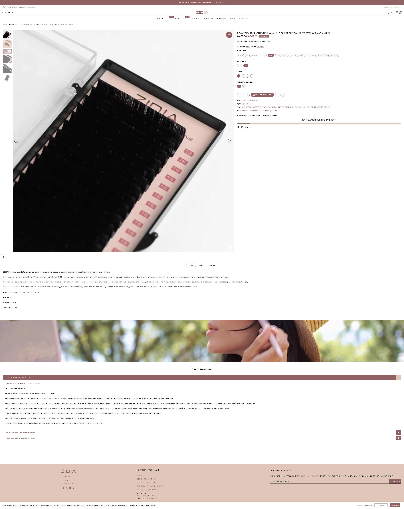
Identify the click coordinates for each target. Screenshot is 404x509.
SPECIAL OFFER (252, 107)
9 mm (300, 55)
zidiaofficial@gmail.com (28, 7)
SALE (170, 18)
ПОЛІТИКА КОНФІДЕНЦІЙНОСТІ (150, 486)
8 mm (314, 55)
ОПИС (191, 265)
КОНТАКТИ (244, 18)
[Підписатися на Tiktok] (12, 12)
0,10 (246, 65)
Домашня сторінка (9, 24)
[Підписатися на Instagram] (6, 12)
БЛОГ (232, 18)
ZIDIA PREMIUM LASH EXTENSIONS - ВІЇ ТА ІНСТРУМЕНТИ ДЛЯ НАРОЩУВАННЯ (295, 107)
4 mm (278, 55)
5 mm (285, 55)
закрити (4, 2)
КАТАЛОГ (159, 18)
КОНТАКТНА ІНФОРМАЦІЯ (147, 490)
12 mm (248, 55)
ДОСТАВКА (141, 475)
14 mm (263, 55)
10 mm (240, 55)
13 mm (256, 55)
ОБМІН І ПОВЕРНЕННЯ (146, 479)
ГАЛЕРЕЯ (195, 18)
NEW (177, 18)
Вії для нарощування (250, 100)
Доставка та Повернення (248, 116)
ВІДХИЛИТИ (381, 505)
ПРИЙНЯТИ (395, 505)
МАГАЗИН (68, 477)
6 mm (292, 55)
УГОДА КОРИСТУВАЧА (146, 483)
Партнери (98, 423)
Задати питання (269, 116)
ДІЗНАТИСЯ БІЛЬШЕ (364, 505)
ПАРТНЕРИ (208, 18)
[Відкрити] (2, 257)
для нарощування (269, 111)
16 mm (271, 55)
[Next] (230, 141)
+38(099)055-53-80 (11, 7)
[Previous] (16, 141)
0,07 (239, 65)
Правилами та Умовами (57, 398)
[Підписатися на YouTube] (9, 12)
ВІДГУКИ (212, 265)
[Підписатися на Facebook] (3, 12)
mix (321, 55)
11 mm (307, 55)
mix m (327, 55)
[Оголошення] (202, 2)
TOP (186, 18)
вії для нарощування (251, 111)
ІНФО (201, 265)
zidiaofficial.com (33, 383)
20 (239, 86)
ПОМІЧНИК (221, 18)
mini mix (335, 55)
